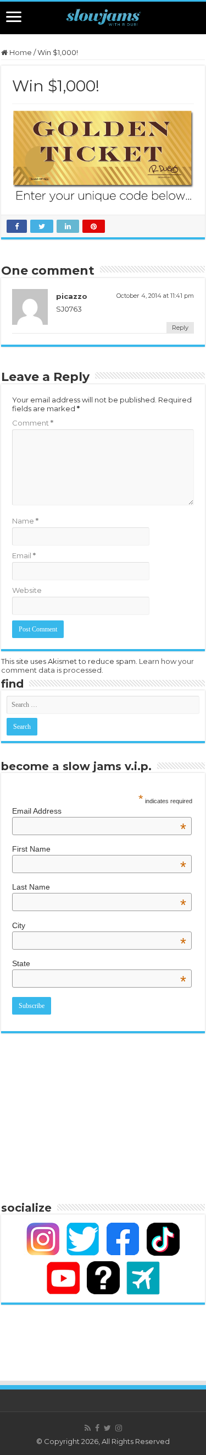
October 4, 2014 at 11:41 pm (155, 295)
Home (20, 52)
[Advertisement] (103, 1116)
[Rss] (87, 1428)
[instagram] (118, 1428)
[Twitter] (107, 1428)
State (99, 963)
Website (27, 590)
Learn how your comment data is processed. (97, 665)
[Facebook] (97, 1428)
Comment (32, 422)
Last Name (99, 886)
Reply (180, 327)
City (99, 925)
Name (25, 520)
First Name (99, 848)
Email (24, 555)
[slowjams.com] (103, 18)
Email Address (99, 810)
